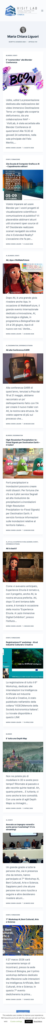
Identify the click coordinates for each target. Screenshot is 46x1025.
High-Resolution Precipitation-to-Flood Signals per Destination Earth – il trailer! (23, 442)
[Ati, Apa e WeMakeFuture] (23, 279)
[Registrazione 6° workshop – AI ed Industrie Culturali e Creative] (23, 663)
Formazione (15, 159)
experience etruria (26, 345)
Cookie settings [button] (16, 1021)
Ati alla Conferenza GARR (18, 350)
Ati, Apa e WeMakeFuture (17, 260)
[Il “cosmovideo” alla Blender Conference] (23, 81)
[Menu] (42, 11)
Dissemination (13, 345)
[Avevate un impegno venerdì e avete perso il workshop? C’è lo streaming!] (23, 848)
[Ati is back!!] (23, 567)
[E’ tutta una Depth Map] (23, 757)
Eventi (15, 55)
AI (6, 255)
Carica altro (23, 1012)
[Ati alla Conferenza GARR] (23, 368)
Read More (38, 1021)
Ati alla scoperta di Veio (17, 542)
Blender (9, 55)
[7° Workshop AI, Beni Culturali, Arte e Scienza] (23, 940)
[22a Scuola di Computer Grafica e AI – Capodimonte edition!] (23, 185)
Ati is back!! (11, 548)
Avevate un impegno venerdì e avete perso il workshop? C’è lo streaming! (20, 827)
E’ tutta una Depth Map (16, 738)
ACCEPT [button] (28, 1021)
